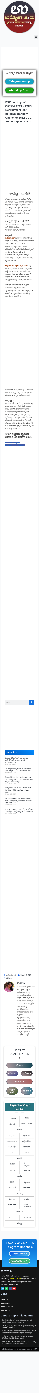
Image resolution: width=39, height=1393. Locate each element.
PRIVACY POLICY (7, 1307)
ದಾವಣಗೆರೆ (26, 1147)
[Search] (31, 702)
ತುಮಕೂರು (12, 1199)
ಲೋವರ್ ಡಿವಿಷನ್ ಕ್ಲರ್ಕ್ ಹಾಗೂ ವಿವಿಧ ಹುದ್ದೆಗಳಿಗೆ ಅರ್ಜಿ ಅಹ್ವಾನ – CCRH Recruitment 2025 (16, 760)
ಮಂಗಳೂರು (27, 1218)
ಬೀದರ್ (19, 1130)
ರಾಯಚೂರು (12, 1187)
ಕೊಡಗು (12, 1170)
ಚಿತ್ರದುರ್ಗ (12, 1135)
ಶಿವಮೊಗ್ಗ (20, 1193)
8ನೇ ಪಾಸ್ (19, 1065)
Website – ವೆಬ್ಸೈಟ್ (12, 442)
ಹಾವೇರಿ (12, 1164)
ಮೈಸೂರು (27, 1182)
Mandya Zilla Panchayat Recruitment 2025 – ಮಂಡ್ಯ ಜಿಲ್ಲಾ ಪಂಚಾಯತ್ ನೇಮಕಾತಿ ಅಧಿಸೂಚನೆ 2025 (18, 800)
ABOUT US (4, 1300)
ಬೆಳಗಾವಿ (12, 1124)
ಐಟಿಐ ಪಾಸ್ (19, 1081)
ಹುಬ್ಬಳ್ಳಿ (19, 1223)
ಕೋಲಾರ (27, 1171)
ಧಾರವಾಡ (12, 1152)
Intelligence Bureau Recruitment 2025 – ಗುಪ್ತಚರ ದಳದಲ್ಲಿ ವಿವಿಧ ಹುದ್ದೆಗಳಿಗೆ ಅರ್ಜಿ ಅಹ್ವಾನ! (18, 790)
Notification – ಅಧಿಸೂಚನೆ (14, 445)
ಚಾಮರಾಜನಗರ (12, 1141)
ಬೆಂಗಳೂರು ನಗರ (26, 1123)
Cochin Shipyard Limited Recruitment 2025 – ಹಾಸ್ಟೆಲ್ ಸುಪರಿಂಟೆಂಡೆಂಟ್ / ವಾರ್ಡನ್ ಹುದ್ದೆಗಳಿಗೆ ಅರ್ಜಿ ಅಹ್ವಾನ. (19, 779)
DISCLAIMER (5, 1303)
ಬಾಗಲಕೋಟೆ (12, 1118)
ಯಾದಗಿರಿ (19, 1212)
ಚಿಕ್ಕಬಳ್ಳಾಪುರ (27, 1135)
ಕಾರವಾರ (12, 1218)
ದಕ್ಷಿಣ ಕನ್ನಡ (12, 1146)
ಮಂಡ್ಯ (12, 1182)
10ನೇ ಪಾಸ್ (12, 1073)
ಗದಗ (27, 1152)
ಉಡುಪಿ (26, 1199)
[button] (36, 37)
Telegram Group (19, 81)
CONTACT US (5, 1310)
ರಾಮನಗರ (26, 1188)
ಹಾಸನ (19, 1158)
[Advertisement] (19, 59)
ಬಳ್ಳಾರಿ (27, 1118)
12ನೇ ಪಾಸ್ (27, 1073)
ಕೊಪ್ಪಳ (19, 1176)
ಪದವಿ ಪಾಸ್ (27, 1091)
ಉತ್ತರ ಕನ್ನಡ (12, 1205)
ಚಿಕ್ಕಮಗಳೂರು (26, 1141)
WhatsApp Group (19, 90)
